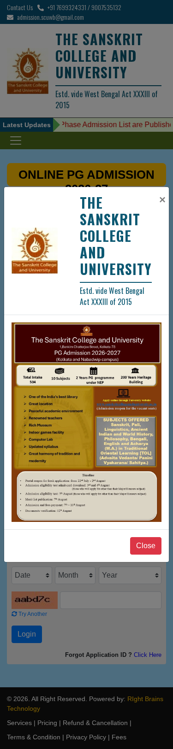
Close (145, 546)
